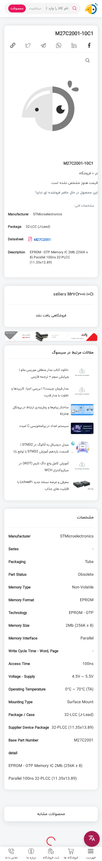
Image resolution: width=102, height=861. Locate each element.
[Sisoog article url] (51, 374)
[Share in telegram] (43, 45)
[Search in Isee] (74, 8)
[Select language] (92, 839)
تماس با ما (11, 857)
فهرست (90, 857)
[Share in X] (28, 45)
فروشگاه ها (71, 857)
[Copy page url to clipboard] (12, 45)
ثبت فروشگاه (51, 857)
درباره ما (31, 857)
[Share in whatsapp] (58, 45)
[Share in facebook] (89, 45)
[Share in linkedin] (74, 45)
